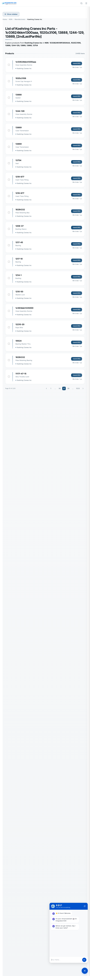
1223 (78, 388)
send (84, 960)
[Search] (81, 3)
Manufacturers (20, 19)
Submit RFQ (76, 63)
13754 (18, 160)
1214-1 (18, 275)
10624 (18, 341)
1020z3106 (20, 78)
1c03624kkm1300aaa (25, 62)
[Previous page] (46, 388)
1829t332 (20, 209)
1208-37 (19, 226)
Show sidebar (12, 14)
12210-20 (19, 324)
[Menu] (86, 3)
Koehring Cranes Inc (24, 68)
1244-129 (19, 111)
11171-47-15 (20, 373)
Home (5, 19)
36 (60, 388)
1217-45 (19, 242)
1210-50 (19, 291)
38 (68, 388)
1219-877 (19, 177)
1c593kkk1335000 (24, 308)
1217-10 (19, 259)
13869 (18, 127)
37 (64, 388)
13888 (18, 95)
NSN (10, 19)
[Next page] (83, 388)
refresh (85, 906)
